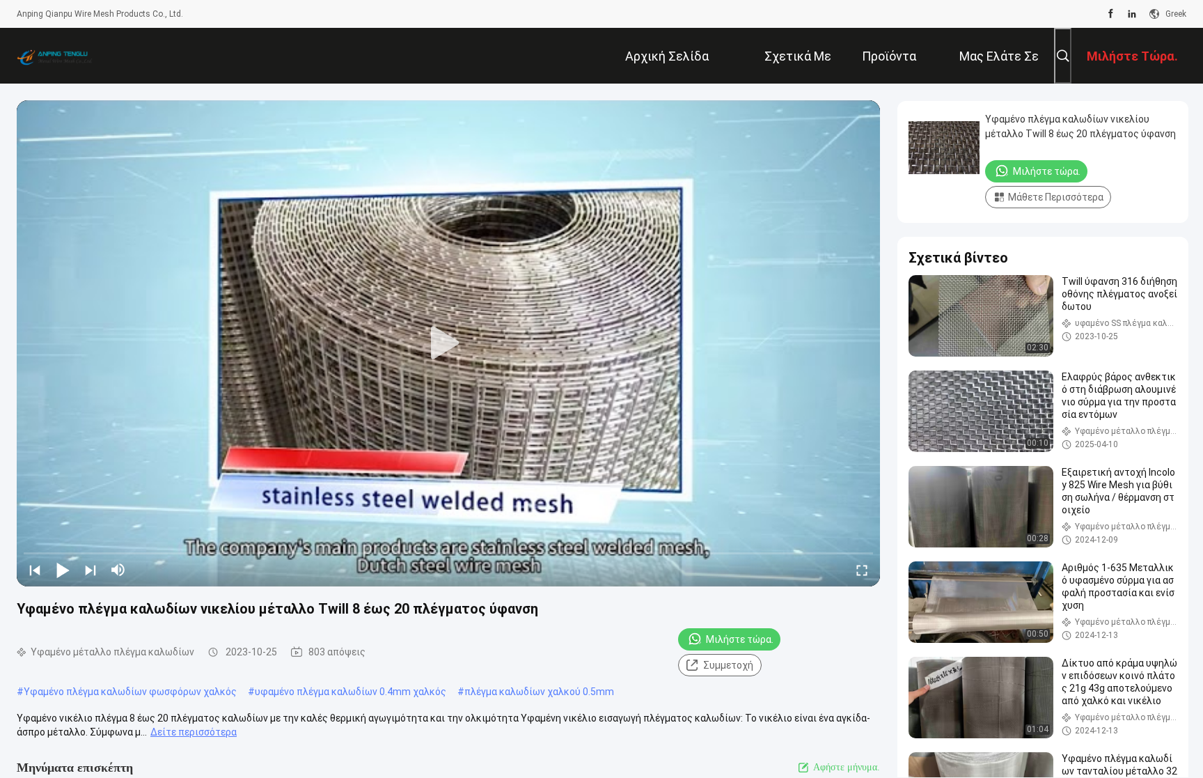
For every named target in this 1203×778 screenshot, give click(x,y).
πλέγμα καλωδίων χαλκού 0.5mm (539, 691)
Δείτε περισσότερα (193, 732)
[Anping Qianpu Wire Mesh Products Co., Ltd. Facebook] (1110, 14)
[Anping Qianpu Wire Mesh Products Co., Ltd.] (62, 55)
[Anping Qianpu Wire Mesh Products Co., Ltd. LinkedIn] (1132, 14)
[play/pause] (63, 569)
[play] (448, 343)
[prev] (35, 569)
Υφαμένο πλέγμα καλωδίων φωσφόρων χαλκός (130, 691)
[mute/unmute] (118, 569)
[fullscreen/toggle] (862, 569)
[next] (90, 569)
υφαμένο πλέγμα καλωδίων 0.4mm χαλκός (350, 691)
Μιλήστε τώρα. (739, 639)
